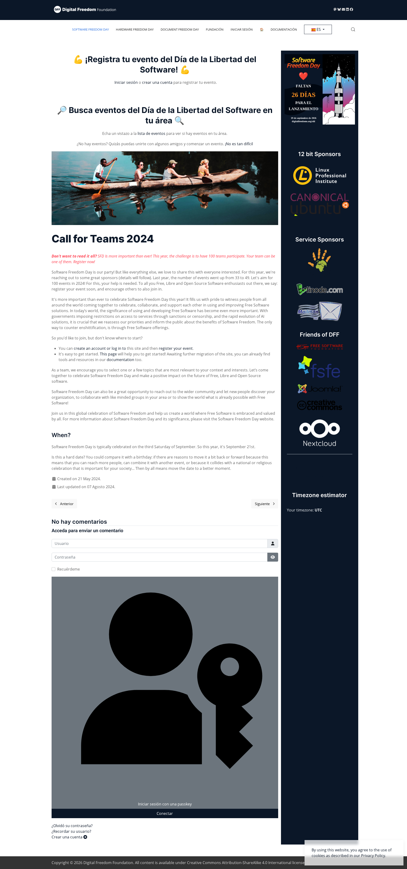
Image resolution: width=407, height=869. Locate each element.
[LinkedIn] (348, 9)
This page (108, 354)
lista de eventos (151, 133)
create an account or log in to (100, 348)
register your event (176, 348)
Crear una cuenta (67, 837)
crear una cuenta (157, 82)
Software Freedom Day (90, 29)
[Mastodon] (336, 9)
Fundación (215, 29)
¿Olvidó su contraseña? (72, 825)
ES (319, 29)
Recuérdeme (68, 569)
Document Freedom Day (180, 29)
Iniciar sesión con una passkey (165, 804)
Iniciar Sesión (242, 29)
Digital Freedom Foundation (108, 862)
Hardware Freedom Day (135, 29)
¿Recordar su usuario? (71, 831)
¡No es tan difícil (239, 143)
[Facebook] (351, 9)
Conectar (165, 813)
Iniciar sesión (126, 82)
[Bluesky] (340, 9)
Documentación (284, 29)
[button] (353, 29)
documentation (120, 359)
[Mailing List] (344, 9)
